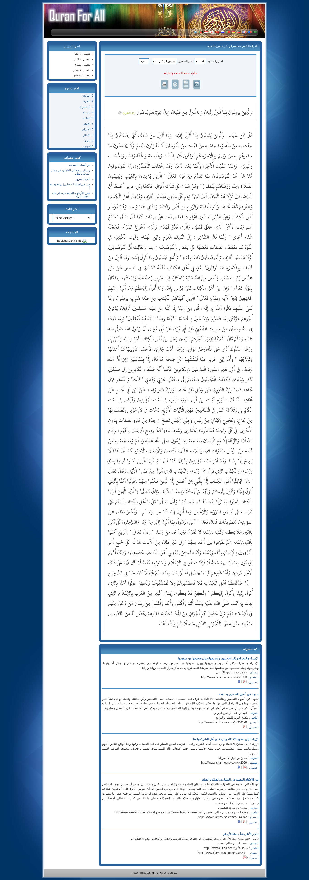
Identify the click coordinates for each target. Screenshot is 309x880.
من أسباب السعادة (79, 165)
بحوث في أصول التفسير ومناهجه (239, 694)
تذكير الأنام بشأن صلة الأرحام (241, 834)
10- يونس (88, 146)
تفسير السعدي (82, 75)
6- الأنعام (88, 123)
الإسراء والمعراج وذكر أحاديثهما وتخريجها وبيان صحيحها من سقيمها (218, 658)
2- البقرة (88, 101)
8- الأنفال (88, 135)
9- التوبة (88, 140)
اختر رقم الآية (215, 61)
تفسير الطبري (82, 64)
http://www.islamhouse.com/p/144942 (222, 817)
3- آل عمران (86, 107)
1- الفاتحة (88, 95)
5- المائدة (88, 118)
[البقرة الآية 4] (120, 112)
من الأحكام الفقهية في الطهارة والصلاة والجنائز (230, 779)
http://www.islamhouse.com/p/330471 (222, 852)
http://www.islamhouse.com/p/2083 (224, 677)
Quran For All (155, 872)
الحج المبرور (83, 179)
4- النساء (88, 112)
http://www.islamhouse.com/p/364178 (222, 722)
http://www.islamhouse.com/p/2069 (224, 762)
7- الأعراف (87, 129)
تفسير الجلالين (82, 59)
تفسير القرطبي (81, 70)
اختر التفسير (186, 61)
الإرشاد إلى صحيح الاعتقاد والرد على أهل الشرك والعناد (225, 739)
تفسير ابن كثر (232, 46)
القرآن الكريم (249, 46)
